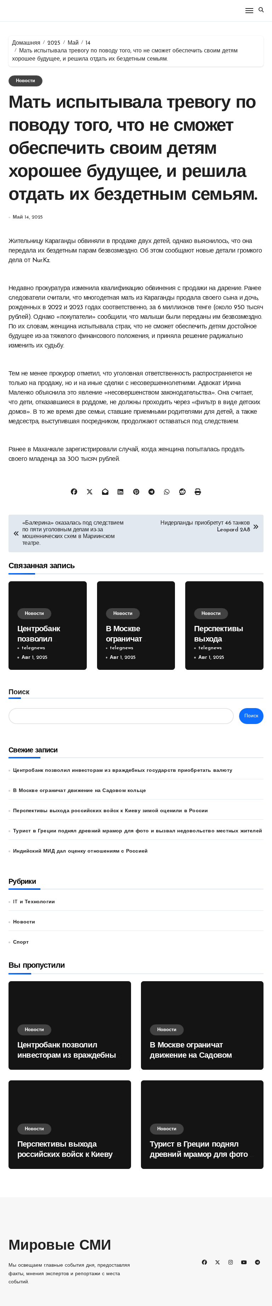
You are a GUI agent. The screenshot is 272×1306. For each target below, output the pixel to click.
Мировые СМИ (59, 1246)
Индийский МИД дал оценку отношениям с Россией (80, 851)
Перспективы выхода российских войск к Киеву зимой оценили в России (110, 811)
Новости (25, 81)
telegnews (33, 648)
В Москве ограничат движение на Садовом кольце (79, 790)
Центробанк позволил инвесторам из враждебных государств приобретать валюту (122, 770)
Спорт (21, 942)
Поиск (18, 692)
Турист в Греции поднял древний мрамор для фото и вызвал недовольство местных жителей (137, 831)
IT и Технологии (34, 902)
